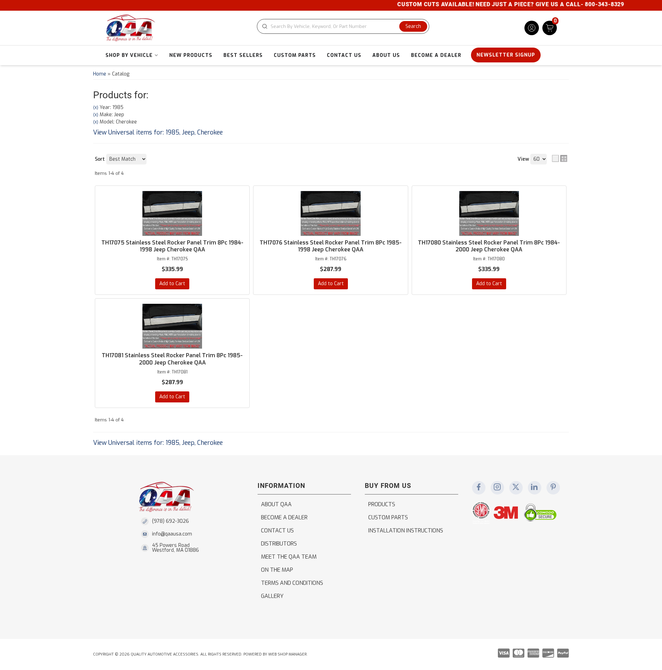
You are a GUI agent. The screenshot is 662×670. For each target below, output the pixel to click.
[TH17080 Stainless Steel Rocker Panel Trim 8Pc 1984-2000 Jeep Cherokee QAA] (489, 213)
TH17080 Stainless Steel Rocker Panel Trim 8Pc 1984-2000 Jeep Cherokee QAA (489, 246)
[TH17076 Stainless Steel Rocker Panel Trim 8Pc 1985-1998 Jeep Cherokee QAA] (330, 213)
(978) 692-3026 (170, 521)
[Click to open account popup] (531, 28)
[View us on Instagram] (497, 487)
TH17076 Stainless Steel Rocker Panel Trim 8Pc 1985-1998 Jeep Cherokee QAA (331, 246)
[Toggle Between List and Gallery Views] (559, 158)
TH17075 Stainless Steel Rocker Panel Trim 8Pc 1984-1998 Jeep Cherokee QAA (172, 246)
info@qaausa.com (172, 534)
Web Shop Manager (287, 654)
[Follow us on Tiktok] (534, 487)
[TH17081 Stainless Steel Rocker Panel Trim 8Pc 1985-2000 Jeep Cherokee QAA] (172, 326)
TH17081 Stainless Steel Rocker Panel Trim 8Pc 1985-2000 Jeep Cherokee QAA (172, 359)
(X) (95, 107)
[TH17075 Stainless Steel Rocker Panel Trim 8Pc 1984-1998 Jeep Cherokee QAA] (172, 213)
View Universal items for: (158, 132)
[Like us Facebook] (478, 487)
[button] (343, 26)
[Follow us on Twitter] (515, 487)
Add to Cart (172, 283)
